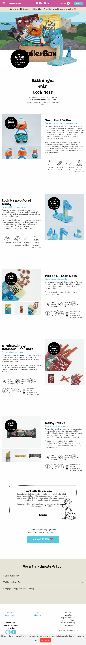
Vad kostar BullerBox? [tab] (12, 582)
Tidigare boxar (15, 3)
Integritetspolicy (11, 615)
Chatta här (62, 3)
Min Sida (36, 613)
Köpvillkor (10, 613)
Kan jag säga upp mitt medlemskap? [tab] (19, 588)
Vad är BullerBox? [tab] (11, 576)
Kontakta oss (36, 615)
